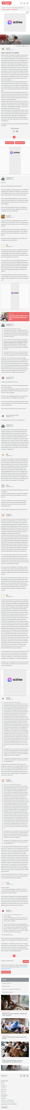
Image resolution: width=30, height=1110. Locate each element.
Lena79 (8, 48)
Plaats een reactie (9, 142)
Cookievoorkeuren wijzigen (8, 1102)
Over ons (3, 1093)
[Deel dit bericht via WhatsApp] (13, 131)
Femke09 (8, 216)
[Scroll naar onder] (27, 12)
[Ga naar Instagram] (27, 1075)
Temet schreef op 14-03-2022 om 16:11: (13, 914)
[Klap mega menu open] (27, 3)
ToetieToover (9, 178)
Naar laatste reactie (20, 142)
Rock (7, 485)
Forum (8, 7)
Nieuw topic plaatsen (7, 992)
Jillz (7, 245)
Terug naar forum (6, 983)
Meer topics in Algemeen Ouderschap (11, 989)
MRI (7, 454)
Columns (3, 1087)
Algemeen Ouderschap (17, 7)
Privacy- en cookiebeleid (7, 1100)
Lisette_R (8, 910)
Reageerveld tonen (6, 972)
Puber (3, 1058)
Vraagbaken (4, 1086)
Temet (7, 883)
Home (3, 7)
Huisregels (3, 1096)
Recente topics (6, 986)
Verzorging (11, 313)
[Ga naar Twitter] (24, 1075)
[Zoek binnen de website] (21, 3)
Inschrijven (4, 1107)
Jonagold (8, 514)
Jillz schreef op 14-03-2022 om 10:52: (12, 328)
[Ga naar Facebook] (21, 1075)
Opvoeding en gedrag (6, 1012)
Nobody (8, 698)
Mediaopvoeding (5, 1035)
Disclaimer (3, 1098)
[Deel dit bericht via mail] (17, 131)
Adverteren (4, 1089)
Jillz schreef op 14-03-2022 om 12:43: (12, 702)
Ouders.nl (4, 1075)
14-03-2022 (8, 49)
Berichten (3, 1091)
